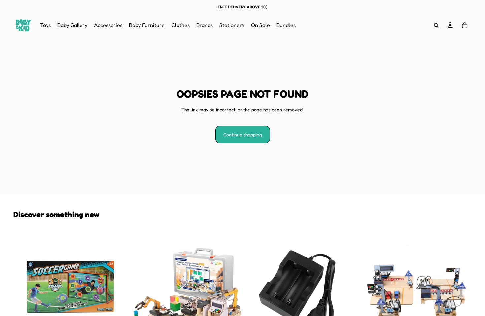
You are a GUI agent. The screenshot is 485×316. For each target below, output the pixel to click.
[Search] (436, 25)
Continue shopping (242, 134)
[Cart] (464, 25)
